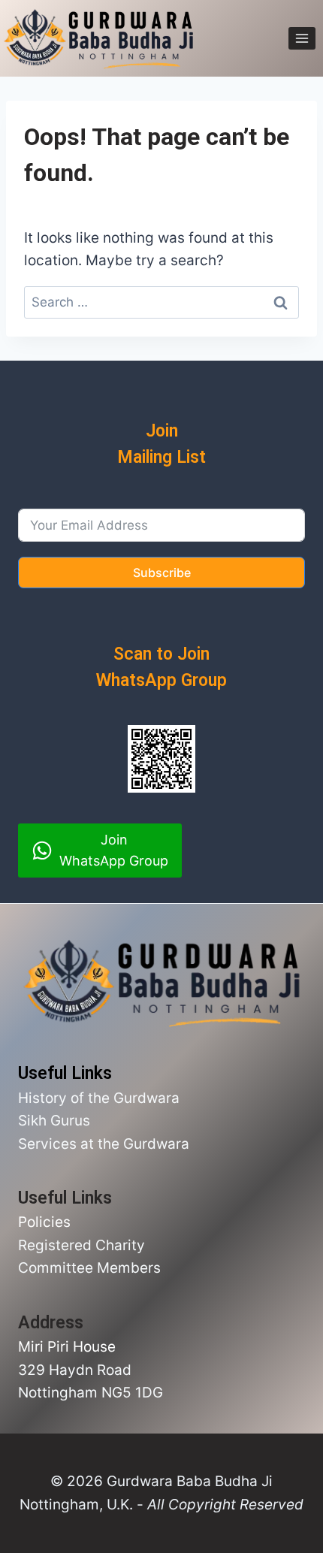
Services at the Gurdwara (103, 1144)
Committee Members (89, 1268)
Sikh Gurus (54, 1120)
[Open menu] (301, 38)
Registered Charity (81, 1245)
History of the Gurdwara (99, 1098)
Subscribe (162, 572)
